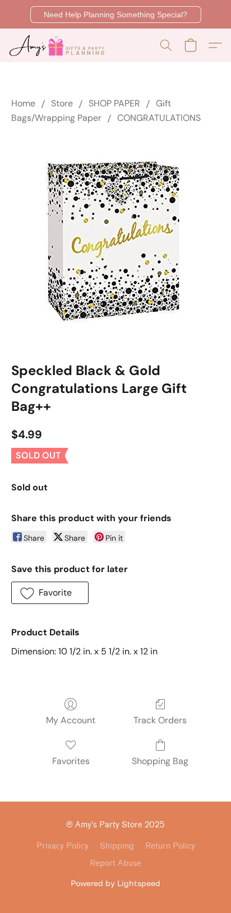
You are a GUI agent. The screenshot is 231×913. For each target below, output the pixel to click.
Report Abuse (115, 863)
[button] (115, 14)
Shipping (117, 846)
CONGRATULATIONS (159, 118)
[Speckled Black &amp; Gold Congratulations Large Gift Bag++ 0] (115, 241)
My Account (70, 720)
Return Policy (170, 846)
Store (62, 103)
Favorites (71, 761)
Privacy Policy (62, 846)
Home (23, 103)
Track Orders (160, 720)
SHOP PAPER (114, 103)
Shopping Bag (160, 761)
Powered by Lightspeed (115, 883)
